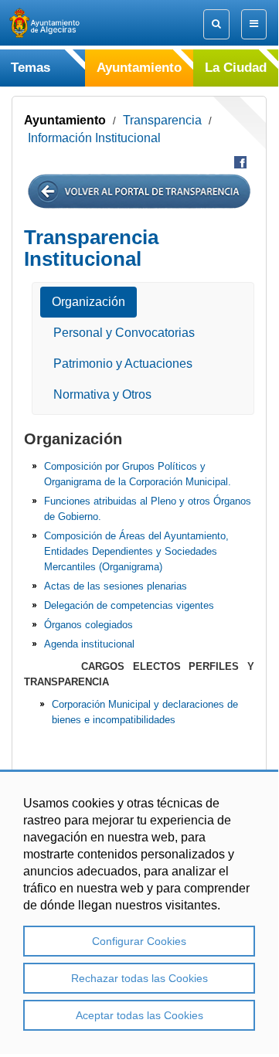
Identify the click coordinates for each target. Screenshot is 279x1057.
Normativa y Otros (102, 394)
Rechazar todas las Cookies (139, 978)
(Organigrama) (129, 567)
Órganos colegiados (88, 624)
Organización (88, 301)
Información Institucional (94, 137)
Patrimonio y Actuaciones (122, 363)
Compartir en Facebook (240, 162)
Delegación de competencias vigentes (129, 605)
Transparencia (162, 120)
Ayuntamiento (65, 120)
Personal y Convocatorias (124, 332)
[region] (139, 912)
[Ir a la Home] (58, 23)
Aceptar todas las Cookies (139, 1015)
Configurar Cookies (139, 941)
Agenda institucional (89, 644)
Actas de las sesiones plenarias (115, 586)
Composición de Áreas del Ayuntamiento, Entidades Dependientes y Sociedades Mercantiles (136, 551)
